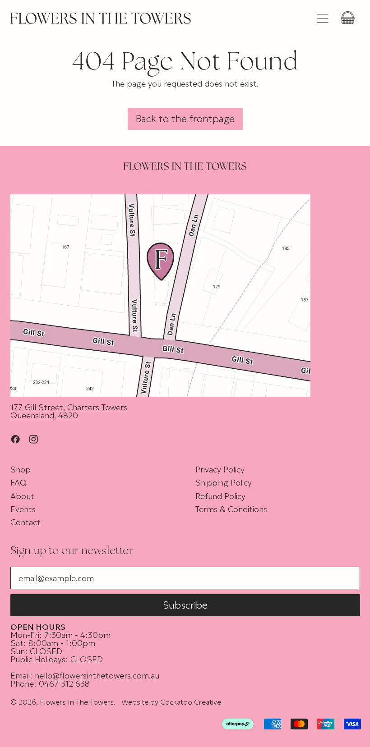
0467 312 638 (64, 683)
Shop (20, 469)
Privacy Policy (220, 469)
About (22, 496)
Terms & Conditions (231, 509)
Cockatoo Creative (190, 701)
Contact (25, 522)
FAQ (18, 482)
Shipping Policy (223, 482)
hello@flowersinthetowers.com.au (97, 675)
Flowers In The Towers (77, 701)
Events (23, 509)
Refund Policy (220, 496)
